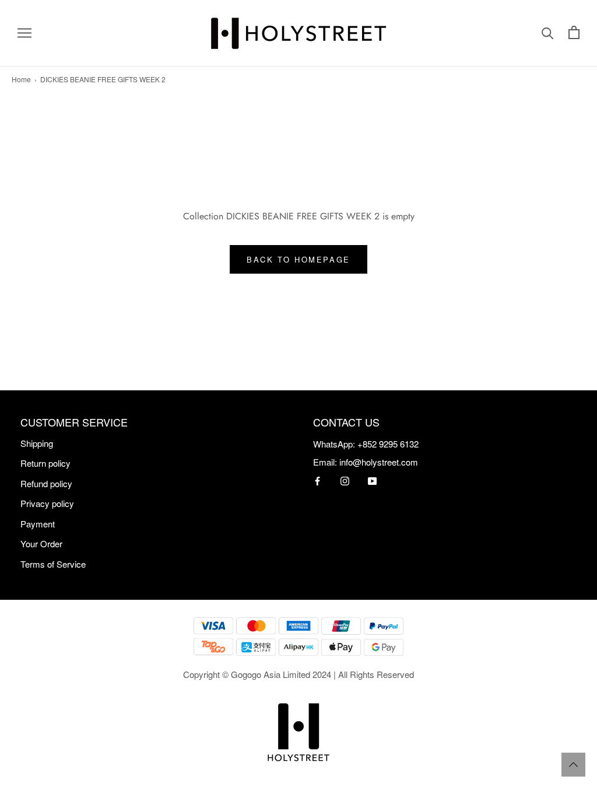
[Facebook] (317, 480)
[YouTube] (372, 480)
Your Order (41, 543)
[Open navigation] (24, 33)
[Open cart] (574, 33)
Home (21, 79)
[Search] (548, 33)
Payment (37, 524)
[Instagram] (344, 480)
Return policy (45, 463)
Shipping (36, 443)
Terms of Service (53, 564)
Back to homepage (298, 259)
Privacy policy (47, 503)
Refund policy (46, 483)
